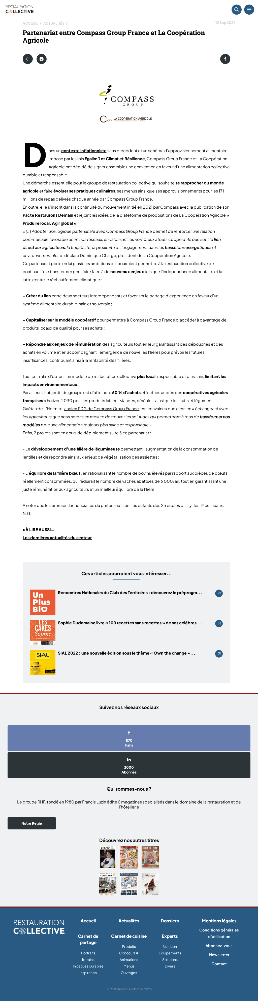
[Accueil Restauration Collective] (19, 10)
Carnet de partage (88, 939)
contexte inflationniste (84, 150)
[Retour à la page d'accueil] (39, 927)
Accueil (30, 23)
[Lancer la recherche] (237, 10)
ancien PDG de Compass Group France (101, 408)
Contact (219, 963)
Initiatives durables (88, 966)
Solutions (170, 959)
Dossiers (170, 920)
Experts (170, 936)
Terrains (88, 959)
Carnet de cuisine (129, 936)
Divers (170, 966)
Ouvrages (129, 972)
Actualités (53, 23)
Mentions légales (219, 920)
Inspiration (88, 972)
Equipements (170, 953)
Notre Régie (31, 823)
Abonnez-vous (219, 945)
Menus (129, 966)
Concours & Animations (129, 956)
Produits (129, 946)
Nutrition (170, 946)
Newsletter (219, 954)
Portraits (88, 953)
